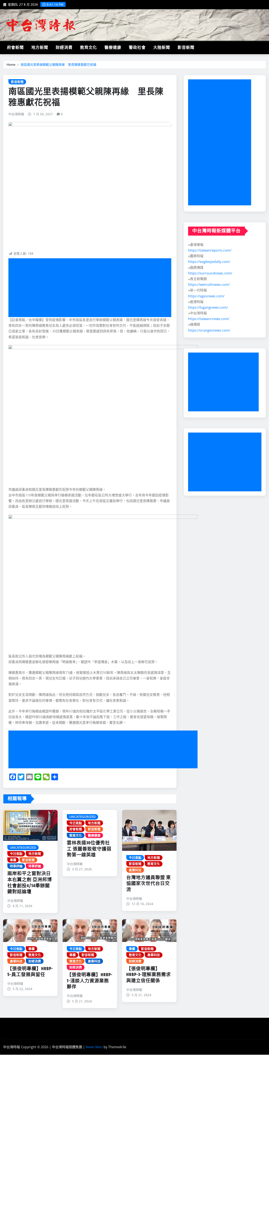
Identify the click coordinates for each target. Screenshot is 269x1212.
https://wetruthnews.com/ (209, 284)
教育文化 (88, 48)
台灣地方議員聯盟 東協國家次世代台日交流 (148, 883)
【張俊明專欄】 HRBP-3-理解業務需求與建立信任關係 (148, 974)
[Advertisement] (91, 287)
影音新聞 (186, 48)
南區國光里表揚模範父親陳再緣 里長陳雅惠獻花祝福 (58, 64)
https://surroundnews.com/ (210, 273)
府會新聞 (15, 48)
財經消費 (64, 48)
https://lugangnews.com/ (208, 307)
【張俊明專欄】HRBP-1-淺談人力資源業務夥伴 (89, 980)
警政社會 (137, 48)
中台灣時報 (16, 114)
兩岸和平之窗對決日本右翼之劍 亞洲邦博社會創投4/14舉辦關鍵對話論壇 (29, 882)
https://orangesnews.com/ (209, 330)
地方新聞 (39, 48)
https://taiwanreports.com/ (209, 250)
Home (11, 64)
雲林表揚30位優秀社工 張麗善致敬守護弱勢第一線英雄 (89, 849)
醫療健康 (112, 48)
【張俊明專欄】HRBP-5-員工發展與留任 (30, 972)
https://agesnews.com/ (206, 296)
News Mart (94, 1047)
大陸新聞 (161, 48)
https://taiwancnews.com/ (208, 318)
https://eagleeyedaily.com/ (209, 261)
